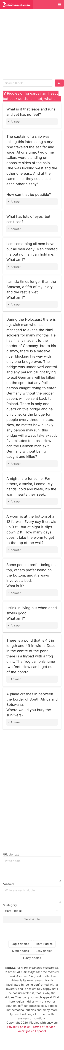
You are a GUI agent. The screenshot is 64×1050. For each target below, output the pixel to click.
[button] (59, 4)
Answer (16, 121)
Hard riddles (44, 944)
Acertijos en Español (32, 1031)
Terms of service (44, 1027)
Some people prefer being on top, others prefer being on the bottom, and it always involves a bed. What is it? (31, 575)
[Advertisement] (32, 43)
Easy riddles (44, 951)
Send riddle (32, 919)
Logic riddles (20, 944)
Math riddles (20, 951)
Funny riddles (32, 958)
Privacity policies (18, 1027)
